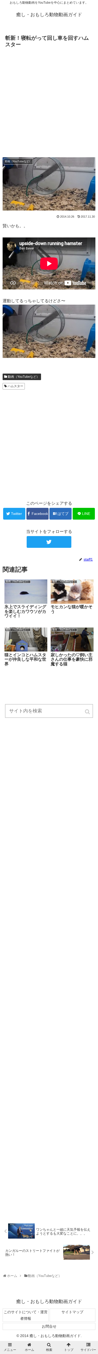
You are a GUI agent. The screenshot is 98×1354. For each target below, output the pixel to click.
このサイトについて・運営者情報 (26, 1315)
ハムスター (15, 386)
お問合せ (49, 1326)
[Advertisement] (49, 101)
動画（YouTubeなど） (23, 377)
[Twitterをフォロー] (49, 542)
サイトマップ (72, 1312)
